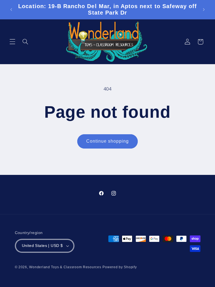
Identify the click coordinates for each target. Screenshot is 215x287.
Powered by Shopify (119, 267)
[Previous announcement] (11, 9)
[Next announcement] (204, 9)
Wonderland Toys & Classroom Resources (65, 267)
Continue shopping (107, 141)
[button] (12, 41)
